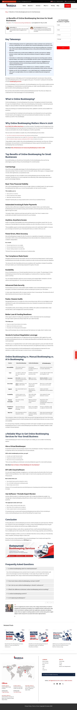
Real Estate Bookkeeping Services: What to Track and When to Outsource (14, 645)
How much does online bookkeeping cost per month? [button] (24, 581)
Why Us (46, 5)
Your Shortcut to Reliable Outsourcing (50, 674)
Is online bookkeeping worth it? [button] (17, 593)
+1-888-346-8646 (5, 692)
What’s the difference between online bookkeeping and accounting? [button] (28, 589)
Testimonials (61, 661)
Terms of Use (35, 706)
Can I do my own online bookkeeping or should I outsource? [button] (25, 585)
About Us (30, 5)
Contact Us (44, 669)
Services (38, 5)
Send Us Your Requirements (9, 1)
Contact (68, 5)
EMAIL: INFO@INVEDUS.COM (25, 1)
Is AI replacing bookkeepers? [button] (16, 598)
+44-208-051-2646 (17, 692)
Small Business (27, 22)
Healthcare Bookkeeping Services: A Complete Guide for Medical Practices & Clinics (38, 645)
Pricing (53, 5)
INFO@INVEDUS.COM (54, 680)
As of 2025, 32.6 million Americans (14, 126)
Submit (63, 47)
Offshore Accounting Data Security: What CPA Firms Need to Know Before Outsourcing (62, 645)
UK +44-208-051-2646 (70, 1)
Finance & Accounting (19, 22)
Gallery (60, 664)
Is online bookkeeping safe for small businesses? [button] (22, 568)
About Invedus (45, 661)
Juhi (10, 22)
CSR (43, 668)
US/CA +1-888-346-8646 (58, 1)
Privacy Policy (28, 706)
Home (24, 5)
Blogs (43, 664)
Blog (58, 5)
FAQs (43, 666)
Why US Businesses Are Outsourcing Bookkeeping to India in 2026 (28, 147)
